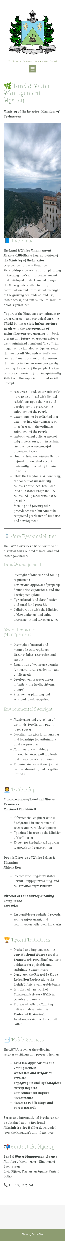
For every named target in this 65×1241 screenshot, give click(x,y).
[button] (32, 68)
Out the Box (37, 1234)
